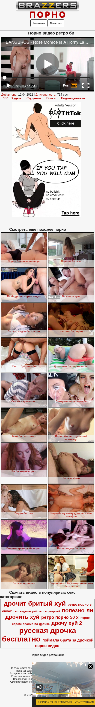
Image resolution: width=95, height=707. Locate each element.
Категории (39, 23)
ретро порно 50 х (60, 617)
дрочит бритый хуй (35, 603)
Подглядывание (73, 98)
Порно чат (56, 23)
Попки (51, 98)
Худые (16, 98)
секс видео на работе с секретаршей (37, 611)
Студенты (34, 98)
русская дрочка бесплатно (39, 634)
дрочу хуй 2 (66, 623)
